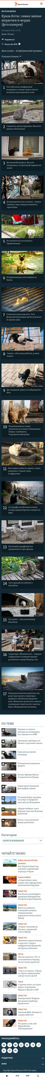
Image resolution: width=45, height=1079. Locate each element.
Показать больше (10, 57)
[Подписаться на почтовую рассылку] (15, 1050)
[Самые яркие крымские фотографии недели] (9, 789)
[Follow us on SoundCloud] (38, 1044)
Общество (22, 891)
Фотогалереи (9, 11)
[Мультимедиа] (7, 1076)
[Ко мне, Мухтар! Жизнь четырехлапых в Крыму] (9, 778)
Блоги (20, 954)
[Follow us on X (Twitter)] (9, 1044)
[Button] (8, 40)
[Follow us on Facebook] (4, 1044)
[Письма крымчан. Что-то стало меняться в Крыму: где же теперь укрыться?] (10, 956)
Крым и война (24, 877)
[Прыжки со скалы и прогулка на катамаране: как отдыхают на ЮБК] (9, 732)
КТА (17, 1076)
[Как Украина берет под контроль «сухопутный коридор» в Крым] (10, 863)
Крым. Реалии (8, 34)
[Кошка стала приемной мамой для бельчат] (9, 823)
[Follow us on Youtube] (15, 1044)
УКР (27, 1076)
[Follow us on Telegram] (32, 1044)
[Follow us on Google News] (27, 1044)
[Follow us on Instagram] (21, 1044)
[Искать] (38, 1076)
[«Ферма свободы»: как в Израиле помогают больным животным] (9, 811)
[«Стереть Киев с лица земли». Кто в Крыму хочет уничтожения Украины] (10, 880)
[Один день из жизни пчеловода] (9, 755)
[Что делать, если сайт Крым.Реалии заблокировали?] (10, 1023)
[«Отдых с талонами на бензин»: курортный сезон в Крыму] (10, 926)
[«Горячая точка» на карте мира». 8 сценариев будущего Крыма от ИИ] (10, 984)
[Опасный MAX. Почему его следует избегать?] (10, 1012)
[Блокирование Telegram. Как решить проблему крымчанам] (10, 998)
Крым (20, 982)
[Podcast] (9, 1050)
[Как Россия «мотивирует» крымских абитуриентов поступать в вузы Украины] (10, 893)
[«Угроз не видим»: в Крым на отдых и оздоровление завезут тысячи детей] (10, 970)
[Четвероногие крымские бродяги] (9, 766)
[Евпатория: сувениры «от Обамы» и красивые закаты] (9, 744)
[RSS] (4, 1050)
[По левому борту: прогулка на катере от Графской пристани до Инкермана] (9, 800)
